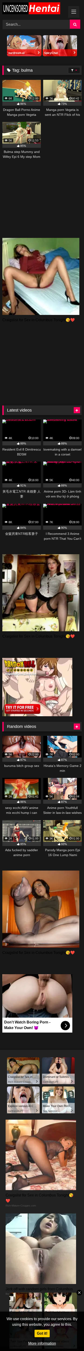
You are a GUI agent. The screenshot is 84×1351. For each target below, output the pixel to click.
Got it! (42, 1333)
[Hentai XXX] (34, 9)
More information (42, 1343)
